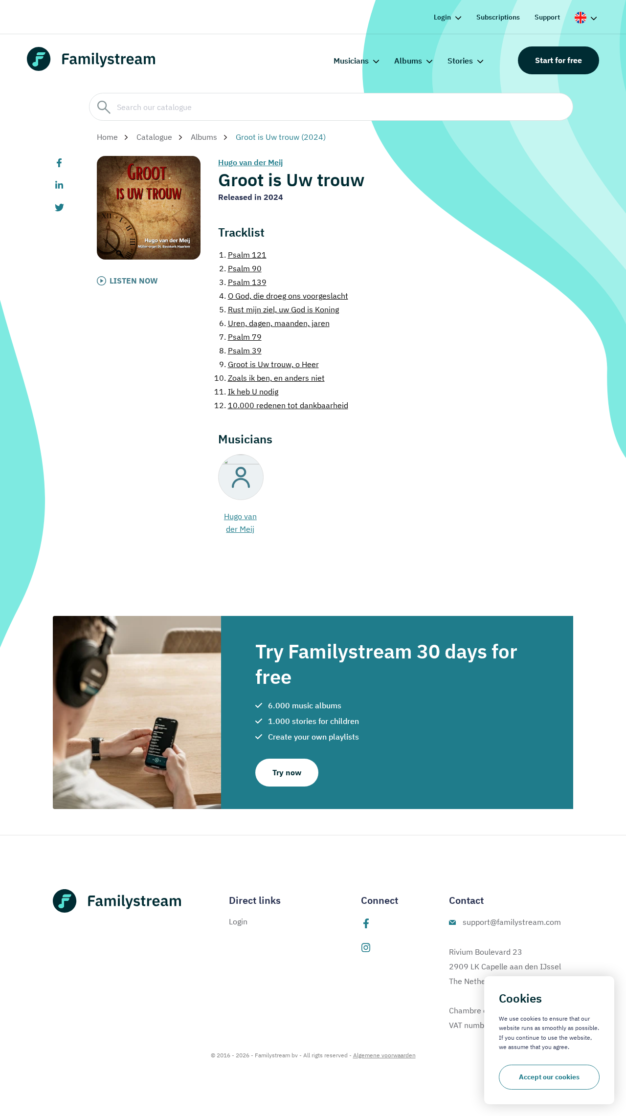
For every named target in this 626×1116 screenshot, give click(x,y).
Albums (408, 61)
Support (547, 17)
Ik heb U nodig (246, 391)
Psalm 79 (240, 337)
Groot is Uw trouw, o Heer (269, 364)
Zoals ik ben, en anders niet (269, 378)
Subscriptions (498, 17)
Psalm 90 (240, 268)
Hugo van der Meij (250, 162)
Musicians (351, 61)
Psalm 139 (243, 282)
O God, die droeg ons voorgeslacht (283, 296)
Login (442, 17)
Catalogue (154, 137)
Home (107, 137)
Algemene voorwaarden (384, 1055)
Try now (286, 772)
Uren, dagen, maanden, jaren (274, 323)
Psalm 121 (243, 255)
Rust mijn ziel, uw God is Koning (279, 309)
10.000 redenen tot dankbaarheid (281, 405)
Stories (460, 61)
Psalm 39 (240, 350)
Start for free (558, 60)
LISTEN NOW (134, 280)
